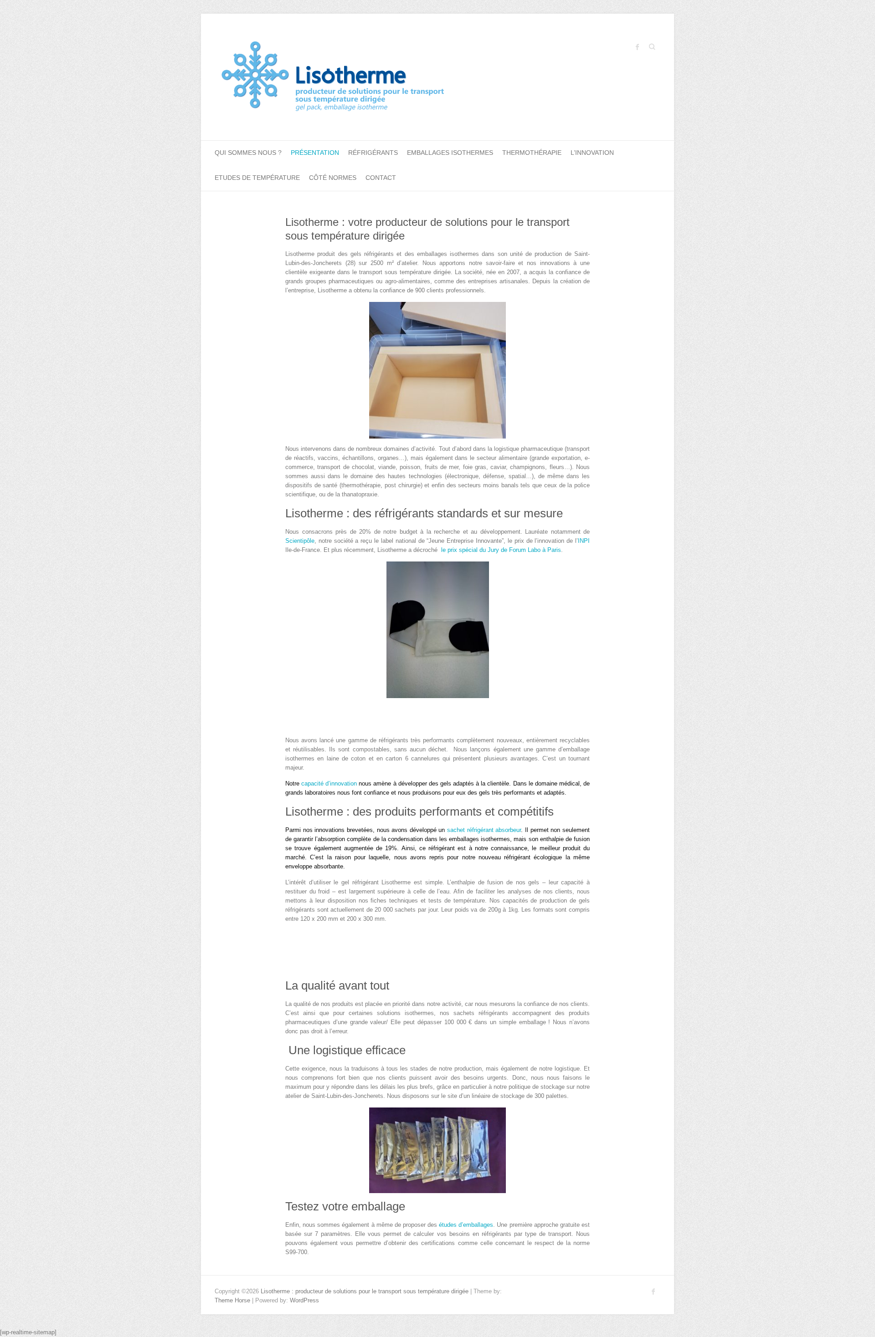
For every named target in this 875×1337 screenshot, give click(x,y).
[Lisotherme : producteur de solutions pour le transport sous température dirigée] (363, 77)
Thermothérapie (531, 152)
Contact (380, 177)
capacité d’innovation (329, 783)
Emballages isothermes (450, 152)
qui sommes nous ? (248, 152)
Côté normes (332, 177)
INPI (584, 540)
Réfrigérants (373, 152)
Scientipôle (299, 540)
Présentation (315, 152)
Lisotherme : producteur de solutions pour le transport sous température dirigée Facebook (637, 47)
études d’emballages (466, 1224)
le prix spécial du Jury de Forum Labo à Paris (501, 549)
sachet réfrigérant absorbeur (484, 830)
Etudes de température (257, 177)
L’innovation (592, 152)
